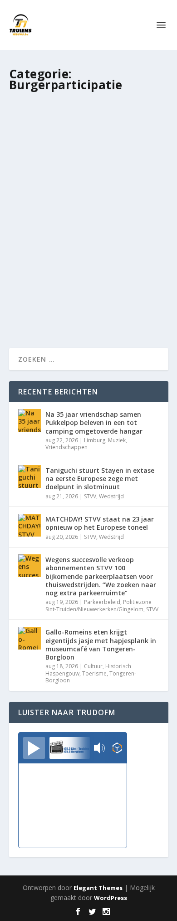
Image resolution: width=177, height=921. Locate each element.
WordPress (110, 898)
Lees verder (44, 308)
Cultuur (93, 666)
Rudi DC (43, 250)
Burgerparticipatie (133, 250)
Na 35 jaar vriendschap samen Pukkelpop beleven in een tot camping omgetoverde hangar (94, 422)
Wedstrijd (111, 496)
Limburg (94, 440)
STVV (90, 496)
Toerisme (94, 673)
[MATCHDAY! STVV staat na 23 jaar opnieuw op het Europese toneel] (29, 525)
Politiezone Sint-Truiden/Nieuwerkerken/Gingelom (98, 605)
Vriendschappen (66, 447)
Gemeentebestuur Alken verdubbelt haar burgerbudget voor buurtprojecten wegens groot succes (88, 221)
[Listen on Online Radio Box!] (117, 748)
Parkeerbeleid (102, 602)
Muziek (117, 440)
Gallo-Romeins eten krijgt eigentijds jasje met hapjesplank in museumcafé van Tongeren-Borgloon (100, 644)
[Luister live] (34, 748)
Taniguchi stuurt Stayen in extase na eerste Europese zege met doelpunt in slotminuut (99, 478)
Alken (100, 250)
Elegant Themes (98, 888)
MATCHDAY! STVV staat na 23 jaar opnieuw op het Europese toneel (99, 523)
